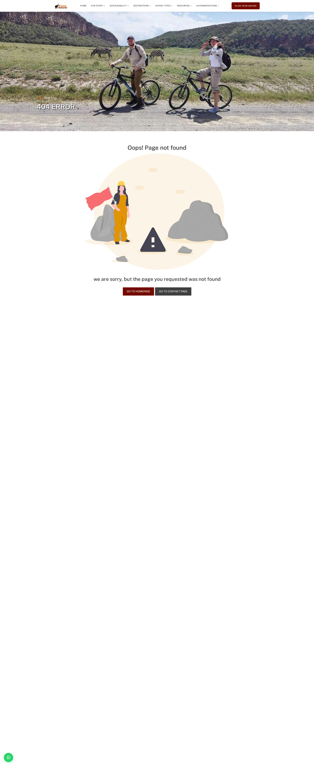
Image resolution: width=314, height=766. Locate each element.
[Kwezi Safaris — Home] (61, 6)
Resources (183, 6)
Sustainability (118, 6)
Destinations (141, 6)
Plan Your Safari (245, 6)
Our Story (97, 6)
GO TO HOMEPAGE (138, 291)
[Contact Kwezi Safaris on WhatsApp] (8, 757)
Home (83, 6)
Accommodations (206, 6)
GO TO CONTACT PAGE (173, 291)
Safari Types (162, 6)
